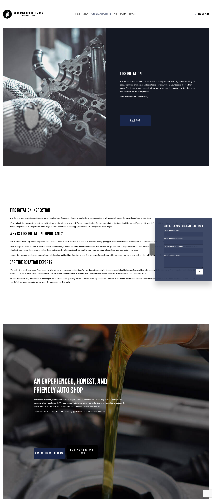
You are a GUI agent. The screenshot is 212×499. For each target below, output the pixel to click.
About (85, 14)
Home (77, 14)
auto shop (32, 272)
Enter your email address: (173, 247)
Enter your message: (172, 255)
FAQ (115, 14)
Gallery (123, 14)
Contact (133, 14)
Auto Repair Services (99, 14)
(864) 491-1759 (203, 14)
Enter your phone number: (174, 238)
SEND (199, 272)
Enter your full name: (172, 230)
